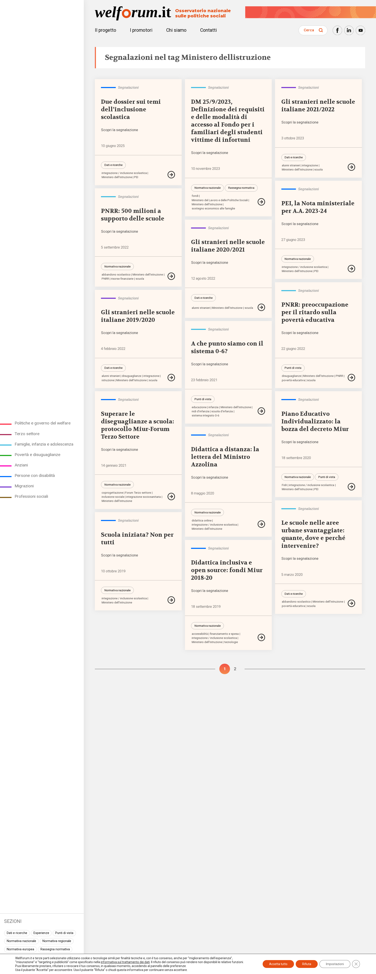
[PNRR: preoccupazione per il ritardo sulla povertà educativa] (351, 377)
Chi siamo (176, 30)
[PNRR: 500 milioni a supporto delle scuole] (171, 276)
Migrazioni (24, 485)
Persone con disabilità (35, 475)
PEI (136, 177)
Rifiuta (306, 964)
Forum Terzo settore (138, 492)
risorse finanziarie (122, 278)
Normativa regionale (56, 941)
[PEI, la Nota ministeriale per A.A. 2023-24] (351, 268)
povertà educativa (293, 380)
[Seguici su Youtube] (360, 30)
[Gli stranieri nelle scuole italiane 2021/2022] (351, 167)
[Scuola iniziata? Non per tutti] (171, 600)
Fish (284, 485)
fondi (195, 195)
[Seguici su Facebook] (337, 30)
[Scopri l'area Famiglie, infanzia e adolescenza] (198, 87)
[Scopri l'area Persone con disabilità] (108, 87)
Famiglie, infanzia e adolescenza (44, 444)
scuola (318, 169)
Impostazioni (335, 964)
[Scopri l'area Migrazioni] (288, 87)
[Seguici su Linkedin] (349, 30)
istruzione (108, 380)
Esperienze (41, 933)
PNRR (105, 278)
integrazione (310, 165)
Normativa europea (20, 949)
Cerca (309, 30)
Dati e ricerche (17, 933)
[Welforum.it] (42, 3)
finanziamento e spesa (224, 633)
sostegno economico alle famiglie (213, 208)
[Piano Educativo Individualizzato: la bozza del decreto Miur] (351, 487)
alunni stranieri (291, 165)
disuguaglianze (291, 375)
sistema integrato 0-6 (205, 415)
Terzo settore (27, 433)
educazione (199, 407)
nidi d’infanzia (200, 411)
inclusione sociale (113, 496)
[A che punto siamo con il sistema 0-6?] (261, 411)
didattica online (202, 520)
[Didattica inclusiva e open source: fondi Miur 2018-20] (261, 637)
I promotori (141, 30)
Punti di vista (64, 933)
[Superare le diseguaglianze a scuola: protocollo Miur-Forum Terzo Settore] (171, 496)
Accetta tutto (278, 964)
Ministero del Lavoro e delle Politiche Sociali (220, 200)
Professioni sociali (31, 496)
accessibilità (200, 633)
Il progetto (105, 30)
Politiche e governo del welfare (42, 423)
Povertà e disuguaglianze (37, 454)
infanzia (213, 407)
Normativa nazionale (21, 941)
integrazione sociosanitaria (143, 496)
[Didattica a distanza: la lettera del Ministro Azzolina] (261, 524)
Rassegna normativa (55, 949)
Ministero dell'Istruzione (117, 177)
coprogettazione (112, 492)
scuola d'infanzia (222, 411)
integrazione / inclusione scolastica (124, 173)
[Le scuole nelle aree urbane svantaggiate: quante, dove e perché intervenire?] (351, 603)
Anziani (21, 465)
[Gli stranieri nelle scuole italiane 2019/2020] (171, 377)
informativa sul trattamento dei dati (125, 962)
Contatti (208, 30)
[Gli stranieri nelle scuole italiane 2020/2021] (261, 307)
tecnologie (231, 642)
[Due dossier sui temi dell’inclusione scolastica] (171, 174)
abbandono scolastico (116, 274)
